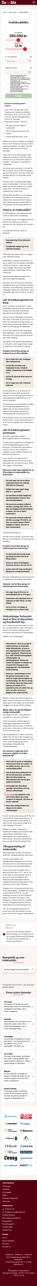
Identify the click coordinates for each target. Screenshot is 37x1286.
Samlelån (5, 1189)
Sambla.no (19, 1254)
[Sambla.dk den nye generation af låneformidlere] (9, 2)
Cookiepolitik (7, 1227)
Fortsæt (18, 96)
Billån (4, 1195)
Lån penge (13, 12)
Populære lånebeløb (10, 1198)
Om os (4, 1238)
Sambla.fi (28, 1254)
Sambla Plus (7, 1230)
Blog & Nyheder (8, 1241)
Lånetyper (6, 1201)
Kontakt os (6, 1247)
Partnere (5, 1244)
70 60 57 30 (10, 1209)
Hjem (5, 12)
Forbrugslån (6, 1192)
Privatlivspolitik (8, 1224)
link (27, 89)
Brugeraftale (7, 1221)
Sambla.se (9, 1254)
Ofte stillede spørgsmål (11, 1218)
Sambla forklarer (8, 1215)
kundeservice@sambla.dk (15, 1212)
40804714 (18, 1260)
